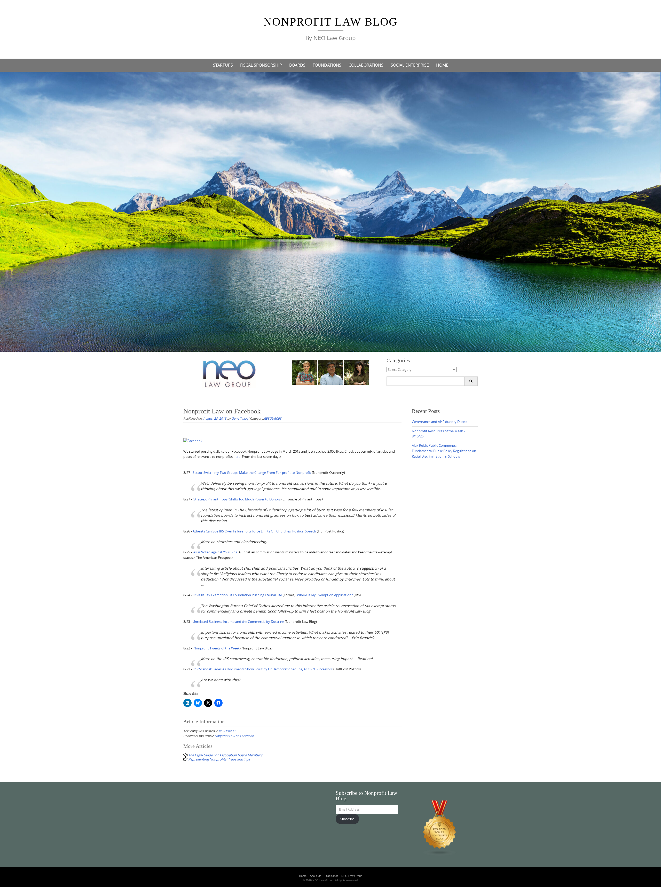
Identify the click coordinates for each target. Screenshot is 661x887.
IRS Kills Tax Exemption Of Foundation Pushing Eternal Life (237, 595)
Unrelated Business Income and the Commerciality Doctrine (238, 621)
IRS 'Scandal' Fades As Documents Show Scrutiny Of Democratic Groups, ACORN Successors (263, 669)
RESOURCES (272, 418)
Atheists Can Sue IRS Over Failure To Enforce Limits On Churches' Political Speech (254, 531)
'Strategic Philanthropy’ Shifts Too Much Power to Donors (237, 499)
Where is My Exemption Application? (325, 595)
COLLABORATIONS (366, 65)
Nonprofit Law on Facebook (234, 736)
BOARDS (297, 65)
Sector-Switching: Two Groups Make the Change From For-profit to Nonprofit (252, 472)
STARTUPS (223, 65)
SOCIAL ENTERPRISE (410, 65)
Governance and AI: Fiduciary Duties (439, 421)
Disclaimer (331, 875)
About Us (315, 875)
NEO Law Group (351, 875)
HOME (442, 65)
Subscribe (347, 819)
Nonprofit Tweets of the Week (216, 648)
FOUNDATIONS (327, 65)
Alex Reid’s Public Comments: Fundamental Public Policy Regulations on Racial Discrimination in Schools (444, 451)
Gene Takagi (240, 418)
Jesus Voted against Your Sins (215, 552)
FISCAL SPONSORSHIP (261, 65)
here (236, 456)
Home (302, 875)
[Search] (471, 381)
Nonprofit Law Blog (330, 21)
